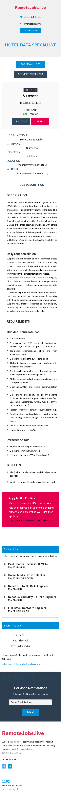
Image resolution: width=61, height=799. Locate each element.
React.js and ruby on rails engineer (32, 597)
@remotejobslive (32, 17)
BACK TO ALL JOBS (30, 64)
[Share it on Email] (5, 634)
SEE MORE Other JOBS (30, 74)
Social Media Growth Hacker (26, 575)
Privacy (20, 753)
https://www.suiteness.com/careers (29, 520)
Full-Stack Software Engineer (27, 608)
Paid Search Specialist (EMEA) (28, 564)
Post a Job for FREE (11, 789)
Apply (40, 121)
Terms (13, 753)
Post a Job (30, 30)
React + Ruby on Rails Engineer (28, 586)
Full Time (21, 121)
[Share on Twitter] (5, 640)
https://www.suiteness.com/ (32, 173)
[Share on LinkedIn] (5, 645)
